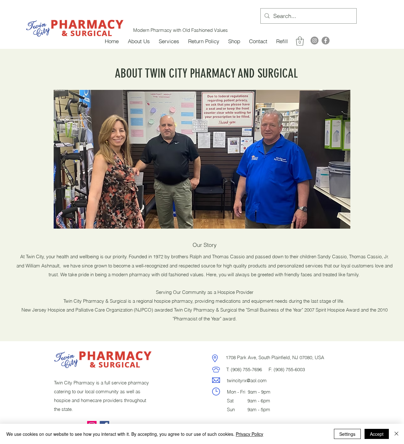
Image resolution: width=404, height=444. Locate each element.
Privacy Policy (249, 434)
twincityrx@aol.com (247, 380)
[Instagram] (314, 40)
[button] (300, 41)
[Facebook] (326, 40)
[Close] (396, 434)
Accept (376, 434)
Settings (347, 434)
